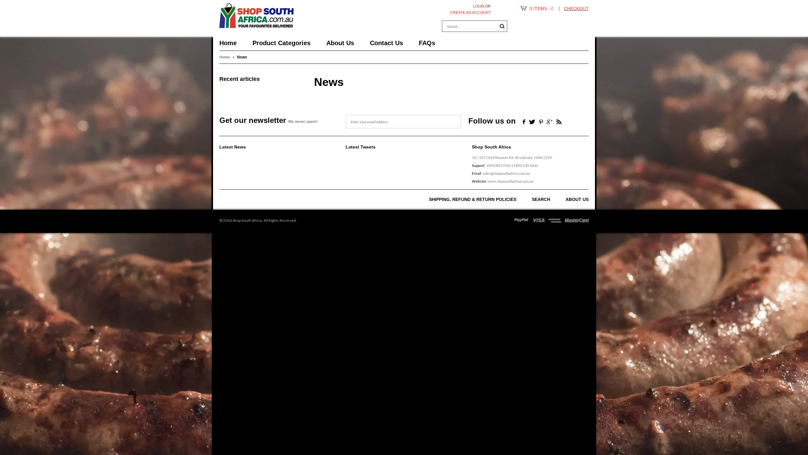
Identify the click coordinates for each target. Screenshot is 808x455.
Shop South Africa (247, 220)
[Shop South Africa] (256, 14)
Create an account (470, 12)
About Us (577, 199)
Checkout (576, 8)
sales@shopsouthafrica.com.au (506, 173)
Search (541, 199)
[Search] (502, 26)
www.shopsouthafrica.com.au (510, 181)
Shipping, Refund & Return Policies (472, 199)
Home (224, 57)
